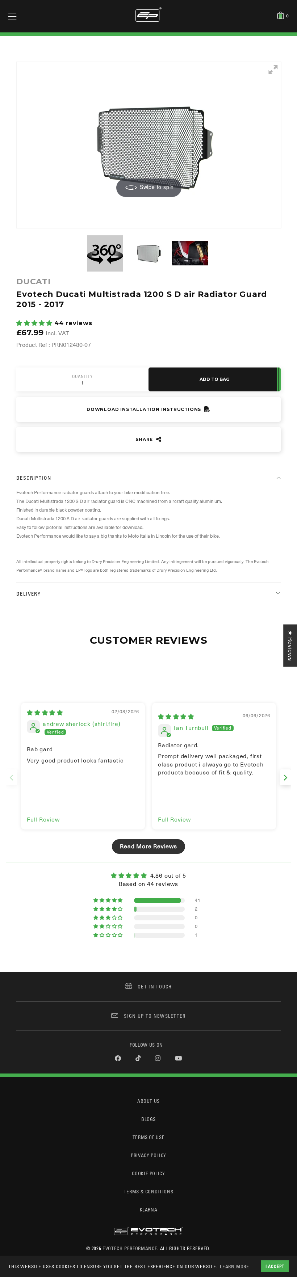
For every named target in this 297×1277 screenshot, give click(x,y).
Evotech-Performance (130, 1248)
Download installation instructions (144, 409)
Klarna (149, 1209)
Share (144, 439)
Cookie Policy (148, 1173)
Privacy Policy (148, 1155)
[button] (35, 323)
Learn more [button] (234, 1266)
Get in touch (155, 986)
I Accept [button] (274, 1266)
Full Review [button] (43, 819)
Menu (12, 16)
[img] (45, 713)
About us (148, 1101)
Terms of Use (149, 1137)
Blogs (148, 1119)
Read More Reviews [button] (148, 846)
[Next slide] (285, 777)
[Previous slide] (11, 777)
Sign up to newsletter (154, 1016)
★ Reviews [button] (290, 645)
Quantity (82, 376)
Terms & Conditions (148, 1191)
